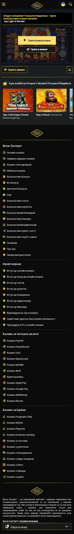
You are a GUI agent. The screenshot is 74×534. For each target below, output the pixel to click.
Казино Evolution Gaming (21, 435)
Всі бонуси (13, 182)
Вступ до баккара (17, 307)
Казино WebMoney (17, 395)
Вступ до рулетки (16, 289)
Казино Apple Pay (16, 383)
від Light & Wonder (14, 21)
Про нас (11, 249)
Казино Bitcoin (15, 401)
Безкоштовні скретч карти (22, 237)
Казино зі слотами (17, 441)
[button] (70, 69)
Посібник (12, 243)
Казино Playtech (16, 429)
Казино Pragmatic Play (19, 416)
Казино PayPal (15, 340)
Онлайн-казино (15, 152)
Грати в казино (39, 49)
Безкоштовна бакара (19, 219)
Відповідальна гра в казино (22, 313)
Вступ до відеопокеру (19, 301)
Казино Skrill (14, 371)
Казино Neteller (15, 365)
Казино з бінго (15, 465)
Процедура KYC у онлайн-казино (25, 325)
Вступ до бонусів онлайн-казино (25, 277)
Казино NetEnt (15, 422)
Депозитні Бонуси (17, 188)
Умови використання (19, 255)
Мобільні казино (16, 170)
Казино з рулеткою (17, 447)
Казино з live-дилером (19, 164)
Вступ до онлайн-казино (20, 271)
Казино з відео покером (20, 459)
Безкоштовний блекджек (21, 213)
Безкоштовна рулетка (19, 207)
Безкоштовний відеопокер (22, 225)
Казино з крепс (15, 477)
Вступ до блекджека (18, 295)
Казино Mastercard (17, 359)
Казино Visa (13, 353)
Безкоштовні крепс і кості (21, 231)
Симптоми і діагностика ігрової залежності (31, 319)
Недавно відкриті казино (21, 158)
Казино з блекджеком (19, 453)
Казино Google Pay (17, 389)
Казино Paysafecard (18, 346)
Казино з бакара (16, 471)
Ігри (9, 195)
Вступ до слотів (15, 283)
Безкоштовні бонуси (18, 176)
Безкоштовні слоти (17, 201)
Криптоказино (15, 377)
